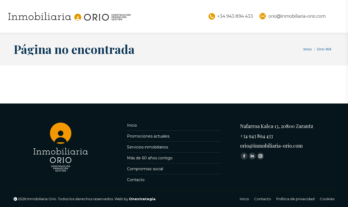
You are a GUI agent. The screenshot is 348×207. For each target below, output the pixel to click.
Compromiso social (145, 168)
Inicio (132, 125)
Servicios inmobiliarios (147, 147)
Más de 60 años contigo (150, 158)
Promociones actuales (148, 136)
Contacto (136, 179)
